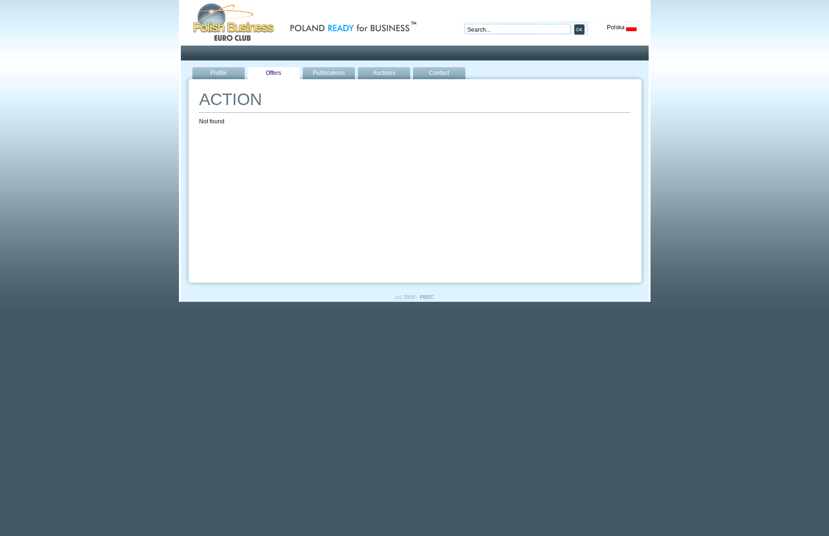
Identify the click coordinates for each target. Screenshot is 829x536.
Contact (439, 73)
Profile (218, 73)
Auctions (384, 73)
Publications (329, 73)
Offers (273, 73)
